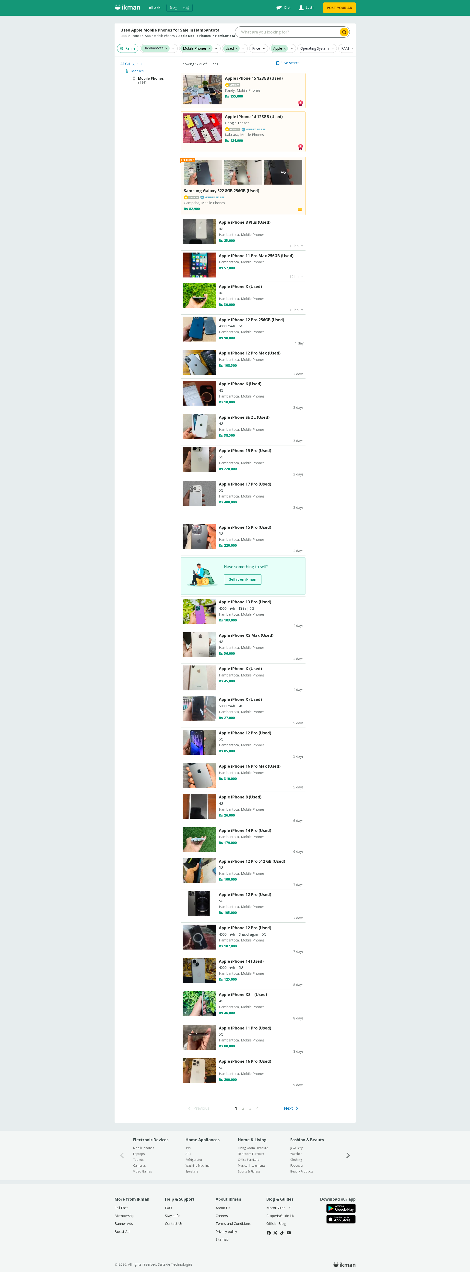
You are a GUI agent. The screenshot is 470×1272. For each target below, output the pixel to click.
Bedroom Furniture (251, 1154)
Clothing (296, 1160)
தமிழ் (186, 8)
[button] (166, 48)
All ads (155, 7)
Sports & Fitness (249, 1171)
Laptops (139, 1154)
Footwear (297, 1165)
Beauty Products (301, 1171)
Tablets (138, 1160)
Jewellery (296, 1148)
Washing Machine (198, 1165)
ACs (188, 1154)
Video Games (142, 1171)
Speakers (192, 1171)
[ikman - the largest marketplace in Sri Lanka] (127, 7)
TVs (188, 1148)
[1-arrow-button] (348, 1155)
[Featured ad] (300, 209)
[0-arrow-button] (122, 1155)
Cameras (139, 1165)
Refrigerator (194, 1160)
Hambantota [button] (153, 48)
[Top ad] (300, 102)
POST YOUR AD (339, 7)
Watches (296, 1154)
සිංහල (173, 8)
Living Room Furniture (253, 1148)
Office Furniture (248, 1160)
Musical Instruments (251, 1165)
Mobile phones (143, 1148)
